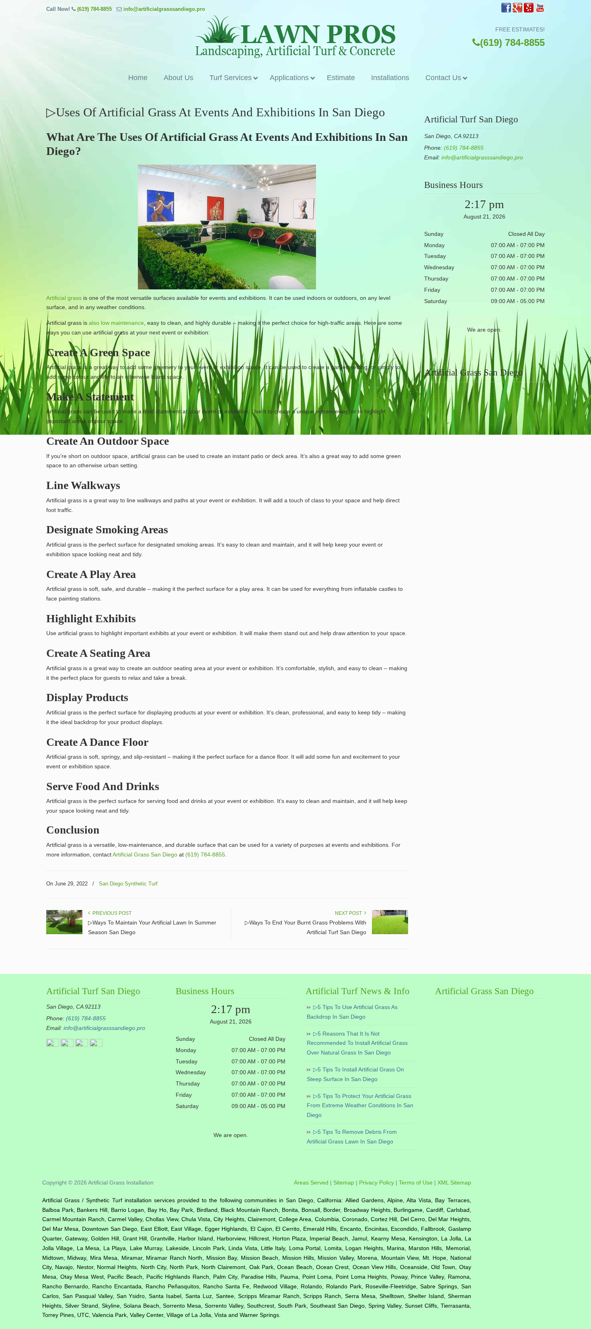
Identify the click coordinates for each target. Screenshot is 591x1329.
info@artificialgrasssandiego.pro (164, 9)
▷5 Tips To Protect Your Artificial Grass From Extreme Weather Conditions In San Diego (360, 1106)
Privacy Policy (376, 1182)
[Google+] (517, 11)
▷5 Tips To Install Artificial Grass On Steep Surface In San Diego (355, 1074)
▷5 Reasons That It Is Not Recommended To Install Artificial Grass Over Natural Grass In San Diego (357, 1043)
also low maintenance (116, 323)
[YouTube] (540, 11)
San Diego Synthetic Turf (128, 884)
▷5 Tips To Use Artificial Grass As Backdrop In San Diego (352, 1012)
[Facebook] (506, 11)
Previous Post (110, 913)
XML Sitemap (454, 1182)
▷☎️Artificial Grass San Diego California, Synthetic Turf (295, 36)
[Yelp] (529, 11)
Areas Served (311, 1182)
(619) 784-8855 (94, 9)
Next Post (349, 913)
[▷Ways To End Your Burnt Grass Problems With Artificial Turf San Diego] (390, 932)
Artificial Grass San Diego (145, 854)
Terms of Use (416, 1182)
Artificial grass (64, 298)
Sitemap (343, 1182)
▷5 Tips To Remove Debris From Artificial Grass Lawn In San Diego (352, 1137)
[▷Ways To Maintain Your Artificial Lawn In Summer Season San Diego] (64, 932)
